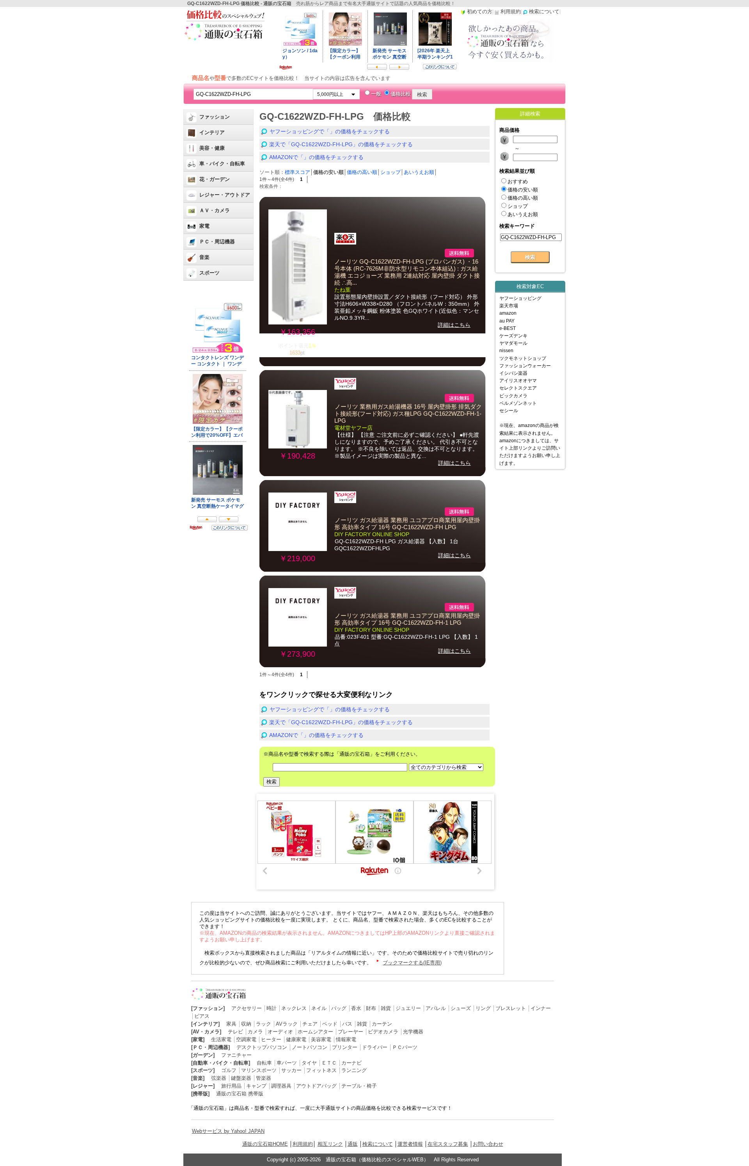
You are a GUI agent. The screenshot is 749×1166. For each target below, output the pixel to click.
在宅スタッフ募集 (448, 1144)
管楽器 (263, 1078)
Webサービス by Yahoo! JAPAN (228, 1131)
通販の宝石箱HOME (265, 1144)
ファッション (214, 117)
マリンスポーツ (259, 1070)
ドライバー (374, 1047)
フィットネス (321, 1070)
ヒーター (271, 1039)
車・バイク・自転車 (222, 164)
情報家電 (346, 1039)
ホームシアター (315, 1032)
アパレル (436, 1008)
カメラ (255, 1032)
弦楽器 (218, 1078)
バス (347, 1024)
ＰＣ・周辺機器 (217, 242)
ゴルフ (228, 1070)
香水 (356, 1008)
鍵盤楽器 (241, 1078)
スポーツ (209, 273)
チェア (310, 1024)
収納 (246, 1024)
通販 (353, 1144)
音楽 (204, 257)
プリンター (344, 1047)
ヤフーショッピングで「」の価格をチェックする (330, 131)
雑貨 (386, 1008)
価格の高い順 (362, 172)
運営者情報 (410, 1144)
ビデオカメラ (383, 1032)
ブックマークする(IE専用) (412, 963)
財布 (371, 1008)
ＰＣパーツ (404, 1047)
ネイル (319, 1008)
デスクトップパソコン (261, 1047)
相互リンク (330, 1144)
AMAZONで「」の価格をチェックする (316, 157)
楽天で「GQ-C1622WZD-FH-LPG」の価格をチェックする (341, 144)
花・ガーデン (214, 179)
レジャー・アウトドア (224, 195)
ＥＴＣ (329, 1063)
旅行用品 (231, 1086)
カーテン (382, 1024)
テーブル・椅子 (359, 1086)
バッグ (338, 1008)
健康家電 (296, 1039)
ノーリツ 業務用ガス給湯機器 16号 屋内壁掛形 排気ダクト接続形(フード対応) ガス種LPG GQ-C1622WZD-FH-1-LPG (408, 414)
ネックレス (294, 1008)
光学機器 (413, 1032)
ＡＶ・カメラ (214, 210)
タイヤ (309, 1063)
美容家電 (321, 1039)
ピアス (201, 1016)
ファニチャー (236, 1055)
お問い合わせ (488, 1144)
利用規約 (303, 1144)
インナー (541, 1008)
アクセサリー (246, 1008)
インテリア (212, 132)
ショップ (390, 172)
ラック (263, 1024)
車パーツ (287, 1063)
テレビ (235, 1032)
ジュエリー (408, 1008)
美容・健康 (212, 148)
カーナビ (351, 1063)
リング (483, 1008)
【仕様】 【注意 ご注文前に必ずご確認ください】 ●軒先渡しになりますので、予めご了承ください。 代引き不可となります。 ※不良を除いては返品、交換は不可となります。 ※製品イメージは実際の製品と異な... (406, 445)
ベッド (329, 1024)
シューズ (461, 1008)
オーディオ (280, 1032)
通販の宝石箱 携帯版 (239, 1094)
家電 (204, 226)
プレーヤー (350, 1032)
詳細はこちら (454, 325)
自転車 (264, 1063)
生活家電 (221, 1039)
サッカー (291, 1070)
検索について (377, 1144)
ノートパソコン (309, 1047)
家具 (231, 1024)
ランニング (354, 1070)
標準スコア (297, 172)
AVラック (287, 1024)
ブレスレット (510, 1008)
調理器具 (281, 1086)
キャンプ (256, 1086)
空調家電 (246, 1039)
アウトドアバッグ (316, 1086)
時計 (271, 1008)
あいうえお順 (419, 172)
